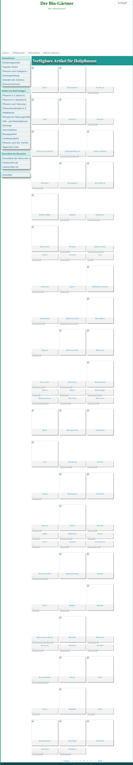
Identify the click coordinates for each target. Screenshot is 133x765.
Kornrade (100, 119)
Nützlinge (7, 125)
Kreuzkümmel (72, 183)
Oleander (100, 462)
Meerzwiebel (44, 382)
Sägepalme (72, 709)
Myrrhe (44, 430)
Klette (45, 87)
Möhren (72, 390)
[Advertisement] (67, 31)
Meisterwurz (72, 382)
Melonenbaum (100, 382)
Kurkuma (72, 246)
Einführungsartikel (18, 53)
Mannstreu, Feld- (72, 350)
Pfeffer (44, 533)
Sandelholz (100, 741)
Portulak (72, 542)
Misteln (45, 390)
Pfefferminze (72, 533)
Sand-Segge (72, 741)
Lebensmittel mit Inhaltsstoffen (10, 167)
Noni (45, 462)
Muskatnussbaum (45, 398)
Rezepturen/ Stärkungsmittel (16, 117)
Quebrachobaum (72, 573)
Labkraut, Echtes (100, 246)
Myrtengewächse (72, 430)
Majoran (45, 350)
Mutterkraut (100, 398)
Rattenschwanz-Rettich (45, 637)
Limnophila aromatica (100, 286)
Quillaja (100, 573)
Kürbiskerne (100, 215)
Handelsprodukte (10, 138)
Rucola (72, 677)
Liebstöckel (45, 286)
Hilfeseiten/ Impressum (51, 53)
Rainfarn (72, 605)
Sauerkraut (45, 749)
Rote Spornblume (45, 677)
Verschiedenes (9, 130)
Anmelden (7, 175)
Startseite (5, 53)
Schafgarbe (72, 749)
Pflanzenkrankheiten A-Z (14, 108)
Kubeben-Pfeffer (45, 215)
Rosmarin (72, 645)
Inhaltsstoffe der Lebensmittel (10, 163)
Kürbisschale (44, 246)
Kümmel (72, 215)
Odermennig (72, 462)
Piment (100, 533)
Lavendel (72, 255)
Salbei (100, 709)
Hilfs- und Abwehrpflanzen (15, 121)
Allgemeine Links (10, 147)
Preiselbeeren (100, 542)
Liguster (72, 286)
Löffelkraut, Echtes (72, 318)
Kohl (45, 119)
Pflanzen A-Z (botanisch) (14, 100)
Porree (44, 542)
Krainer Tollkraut (100, 151)
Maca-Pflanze (100, 318)
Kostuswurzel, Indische (45, 151)
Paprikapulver (72, 494)
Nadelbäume (100, 430)
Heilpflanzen (8, 112)
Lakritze (45, 255)
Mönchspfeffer (100, 390)
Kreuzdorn (45, 183)
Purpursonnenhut (45, 573)
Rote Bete (100, 645)
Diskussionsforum (34, 53)
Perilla (72, 525)
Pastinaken (100, 494)
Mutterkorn (72, 398)
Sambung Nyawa (45, 741)
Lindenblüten (45, 318)
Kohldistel (72, 119)
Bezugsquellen (9, 134)
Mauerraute (100, 350)
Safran (44, 709)
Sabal (100, 677)
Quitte (45, 605)
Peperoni (45, 525)
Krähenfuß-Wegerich (72, 151)
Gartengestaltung (10, 75)
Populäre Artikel (10, 67)
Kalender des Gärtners (13, 80)
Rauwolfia (72, 637)
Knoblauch (100, 87)
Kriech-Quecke (100, 183)
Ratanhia (100, 605)
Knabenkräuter (72, 87)
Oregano (45, 494)
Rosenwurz (45, 645)
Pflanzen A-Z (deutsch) (13, 95)
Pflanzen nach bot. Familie (15, 143)
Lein (100, 255)
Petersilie (100, 525)
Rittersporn (100, 637)
